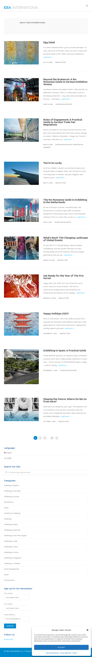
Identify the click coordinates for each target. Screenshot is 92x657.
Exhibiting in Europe (64, 104)
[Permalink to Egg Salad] (21, 52)
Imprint (74, 653)
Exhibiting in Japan (11, 524)
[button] (87, 630)
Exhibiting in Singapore (12, 558)
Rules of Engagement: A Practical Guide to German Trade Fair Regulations (62, 122)
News (6, 507)
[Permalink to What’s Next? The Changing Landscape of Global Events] (21, 248)
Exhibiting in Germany (12, 491)
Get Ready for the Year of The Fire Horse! (63, 276)
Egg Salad (49, 42)
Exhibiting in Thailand (12, 563)
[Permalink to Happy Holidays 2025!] (21, 324)
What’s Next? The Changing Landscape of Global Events (65, 239)
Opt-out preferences (52, 653)
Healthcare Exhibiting (12, 513)
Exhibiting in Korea (11, 552)
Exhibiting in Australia (12, 530)
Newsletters (60, 62)
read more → (48, 57)
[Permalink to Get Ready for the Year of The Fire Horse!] (21, 286)
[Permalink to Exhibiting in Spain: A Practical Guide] (21, 366)
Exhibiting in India (10, 541)
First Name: (8, 593)
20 (52, 438)
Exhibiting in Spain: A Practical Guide (64, 350)
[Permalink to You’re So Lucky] (21, 173)
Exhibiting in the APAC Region (15, 535)
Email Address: (9, 614)
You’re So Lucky (52, 162)
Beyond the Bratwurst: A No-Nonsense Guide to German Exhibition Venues (65, 82)
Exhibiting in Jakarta (11, 485)
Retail (6, 574)
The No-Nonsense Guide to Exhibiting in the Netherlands (65, 201)
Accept (61, 647)
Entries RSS (8, 639)
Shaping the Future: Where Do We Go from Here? (65, 400)
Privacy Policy (30, 651)
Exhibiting (7, 519)
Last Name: (8, 604)
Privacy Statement (65, 653)
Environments (9, 580)
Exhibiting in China (11, 546)
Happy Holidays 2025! (56, 313)
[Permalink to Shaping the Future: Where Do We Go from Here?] (21, 409)
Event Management (11, 569)
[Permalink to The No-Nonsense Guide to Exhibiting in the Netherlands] (21, 210)
